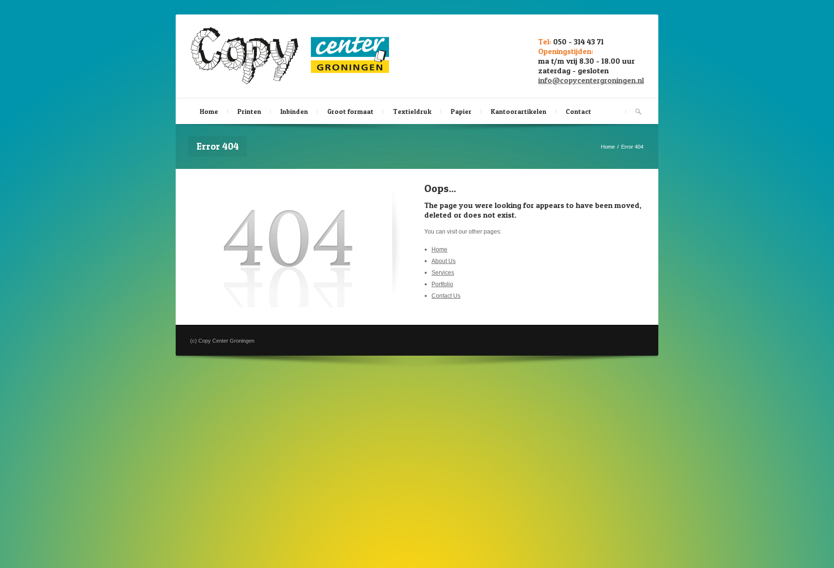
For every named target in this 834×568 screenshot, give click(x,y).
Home (209, 111)
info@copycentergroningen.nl (591, 80)
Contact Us (445, 295)
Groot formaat (350, 111)
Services (442, 272)
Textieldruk (412, 111)
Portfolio (442, 284)
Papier (461, 111)
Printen (249, 111)
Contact (578, 111)
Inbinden (294, 111)
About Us (443, 261)
